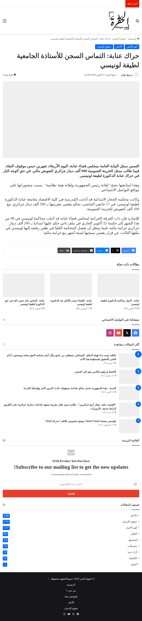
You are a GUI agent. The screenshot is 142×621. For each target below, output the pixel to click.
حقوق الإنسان (119, 38)
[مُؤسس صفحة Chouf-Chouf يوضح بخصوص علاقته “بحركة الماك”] (129, 426)
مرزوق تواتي (127, 75)
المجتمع (133, 540)
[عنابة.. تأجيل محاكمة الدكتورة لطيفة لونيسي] (118, 285)
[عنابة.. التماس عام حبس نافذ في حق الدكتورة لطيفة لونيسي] (24, 285)
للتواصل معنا (71, 596)
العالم (134, 533)
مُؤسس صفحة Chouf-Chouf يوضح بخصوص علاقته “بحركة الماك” (80, 421)
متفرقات (132, 546)
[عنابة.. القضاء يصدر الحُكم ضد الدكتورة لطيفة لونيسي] (71, 285)
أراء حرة (132, 552)
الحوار (134, 564)
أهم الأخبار (132, 46)
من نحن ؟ (71, 590)
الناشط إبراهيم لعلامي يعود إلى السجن (95, 371)
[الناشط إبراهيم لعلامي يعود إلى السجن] (129, 377)
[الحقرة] (119, 20)
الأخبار (119, 46)
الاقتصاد (133, 558)
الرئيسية (132, 38)
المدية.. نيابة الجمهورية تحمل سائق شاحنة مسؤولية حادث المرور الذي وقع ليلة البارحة (69, 388)
